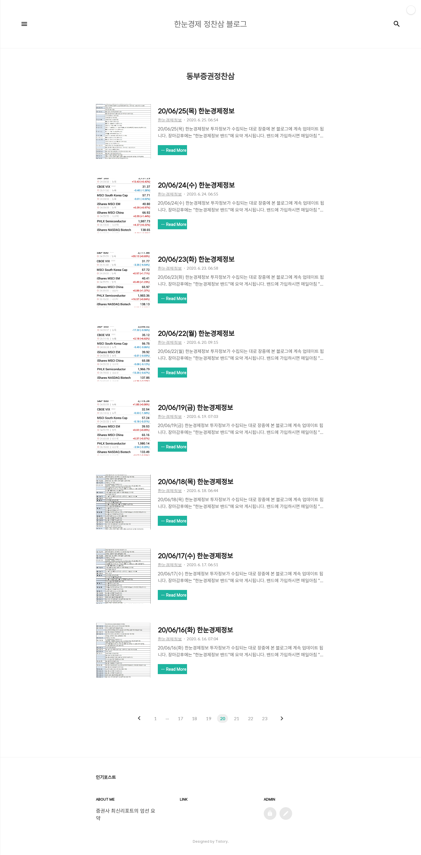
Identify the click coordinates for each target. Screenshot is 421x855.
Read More (176, 150)
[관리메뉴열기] (411, 10)
